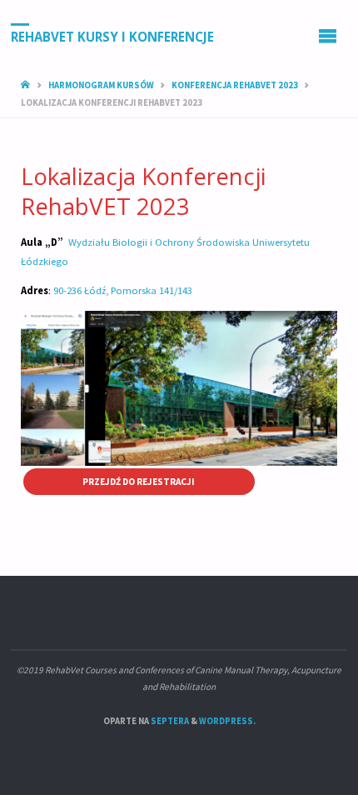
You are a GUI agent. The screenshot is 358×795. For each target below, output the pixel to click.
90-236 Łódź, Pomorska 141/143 (124, 290)
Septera (169, 721)
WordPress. (227, 721)
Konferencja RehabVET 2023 (235, 85)
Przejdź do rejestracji (138, 482)
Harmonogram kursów (101, 85)
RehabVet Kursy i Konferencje (112, 36)
